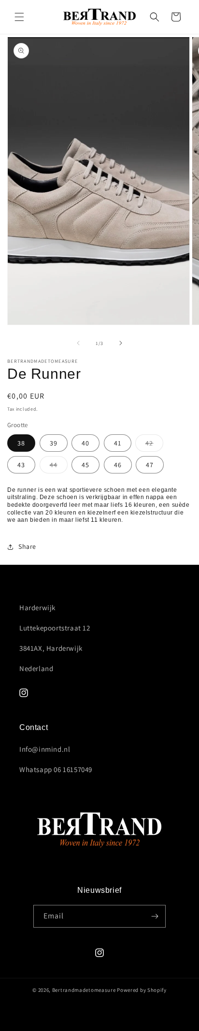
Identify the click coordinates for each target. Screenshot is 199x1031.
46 (118, 464)
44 (59, 466)
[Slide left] (78, 343)
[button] (19, 17)
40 (85, 443)
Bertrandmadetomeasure (84, 990)
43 (21, 464)
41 (117, 443)
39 (53, 443)
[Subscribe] (154, 916)
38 (21, 443)
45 (85, 464)
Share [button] (27, 546)
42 (154, 445)
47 (150, 464)
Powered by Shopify (142, 990)
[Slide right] (120, 343)
